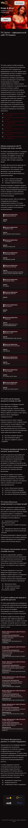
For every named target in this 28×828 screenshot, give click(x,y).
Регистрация (19, 3)
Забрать (6, 19)
